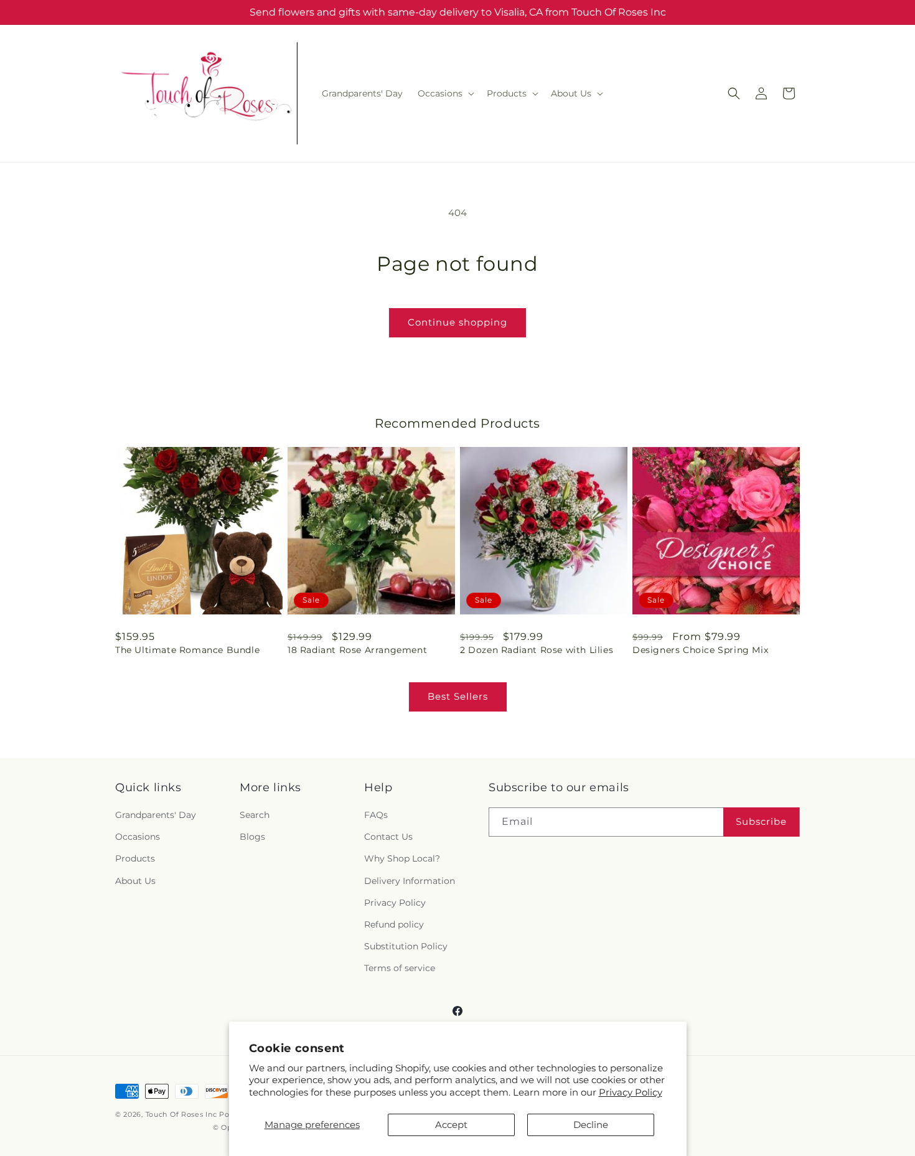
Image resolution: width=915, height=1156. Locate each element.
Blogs (252, 836)
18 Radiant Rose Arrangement (357, 650)
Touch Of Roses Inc (181, 1114)
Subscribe (761, 821)
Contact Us (388, 836)
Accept (451, 1124)
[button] (444, 93)
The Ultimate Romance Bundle (187, 650)
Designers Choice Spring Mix (700, 650)
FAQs (376, 814)
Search (255, 814)
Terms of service (399, 968)
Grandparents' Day (155, 814)
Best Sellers (458, 696)
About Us (135, 880)
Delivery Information (409, 880)
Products (135, 858)
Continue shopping (457, 322)
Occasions (137, 836)
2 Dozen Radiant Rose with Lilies (536, 650)
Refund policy (394, 924)
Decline (590, 1124)
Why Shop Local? (402, 858)
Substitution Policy (406, 946)
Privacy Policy (630, 1092)
